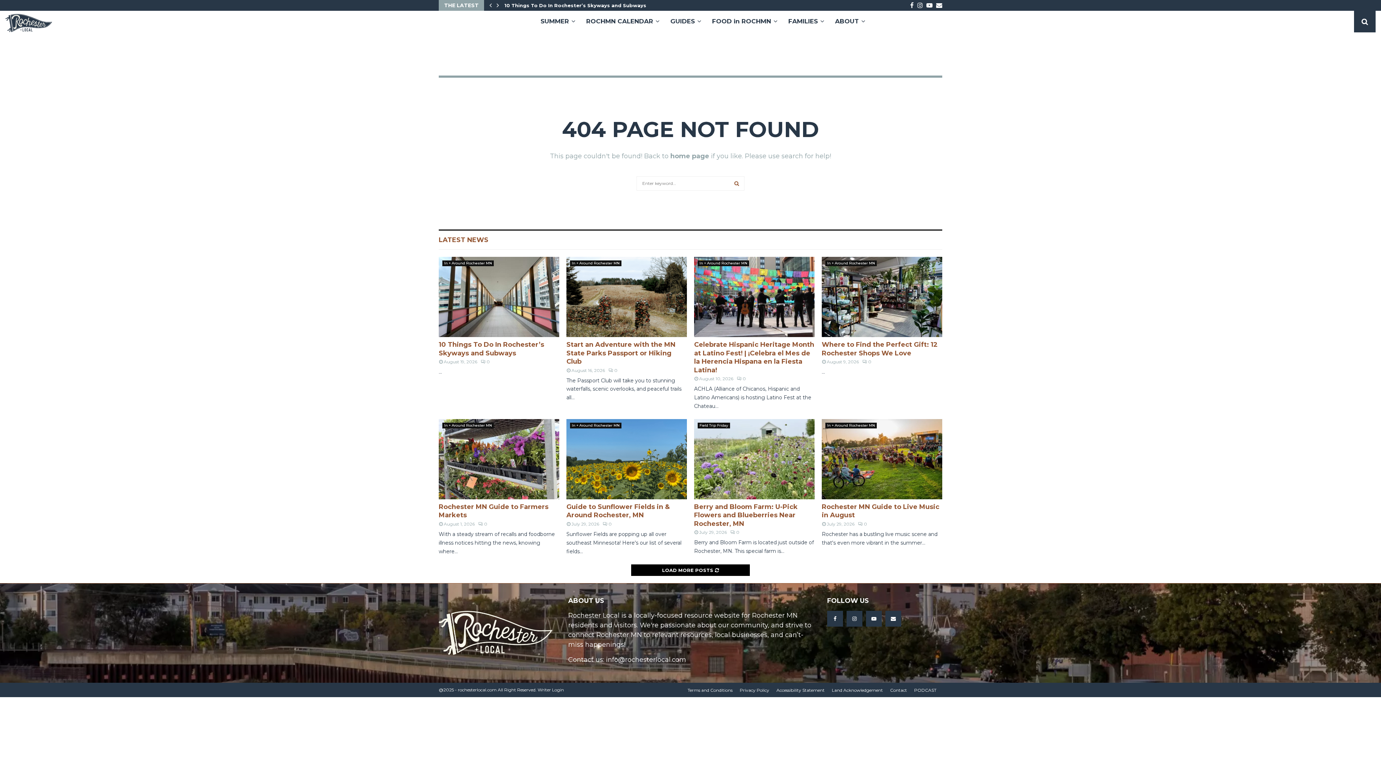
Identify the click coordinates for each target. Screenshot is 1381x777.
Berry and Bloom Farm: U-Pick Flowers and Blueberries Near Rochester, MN (746, 515)
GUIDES (682, 21)
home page (689, 156)
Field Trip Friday (713, 425)
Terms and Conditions (710, 690)
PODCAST (925, 690)
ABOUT (847, 21)
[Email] (893, 619)
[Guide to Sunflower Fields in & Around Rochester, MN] (626, 459)
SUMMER (555, 21)
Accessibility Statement (800, 690)
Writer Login (551, 689)
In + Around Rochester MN (468, 263)
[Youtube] (874, 619)
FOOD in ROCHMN (741, 21)
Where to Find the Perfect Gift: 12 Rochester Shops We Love (880, 349)
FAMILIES (803, 21)
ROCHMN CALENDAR (619, 21)
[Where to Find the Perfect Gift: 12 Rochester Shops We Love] (882, 297)
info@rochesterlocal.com (646, 660)
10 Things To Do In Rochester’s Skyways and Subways (580, 5)
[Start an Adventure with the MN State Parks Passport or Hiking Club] (626, 297)
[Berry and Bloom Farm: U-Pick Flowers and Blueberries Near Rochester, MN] (754, 459)
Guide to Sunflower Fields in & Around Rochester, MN (618, 511)
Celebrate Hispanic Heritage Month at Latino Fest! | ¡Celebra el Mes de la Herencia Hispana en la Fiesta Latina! (754, 357)
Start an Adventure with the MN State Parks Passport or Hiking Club (620, 353)
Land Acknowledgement (857, 690)
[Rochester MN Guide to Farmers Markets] (499, 459)
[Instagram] (854, 619)
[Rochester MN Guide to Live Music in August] (882, 459)
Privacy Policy (754, 690)
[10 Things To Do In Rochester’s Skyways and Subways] (499, 297)
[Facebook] (835, 619)
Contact (898, 690)
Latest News (463, 240)
